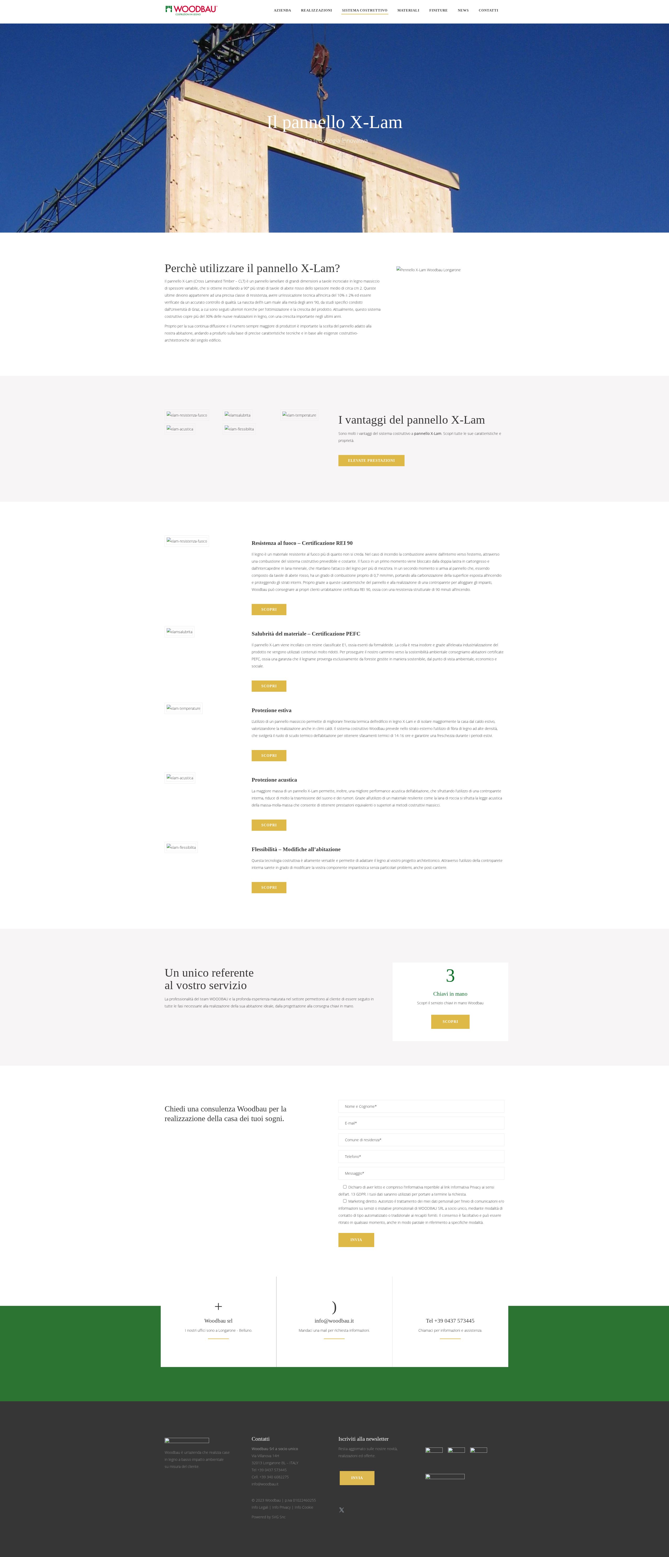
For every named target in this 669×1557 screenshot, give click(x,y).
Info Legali (260, 1507)
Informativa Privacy (466, 1187)
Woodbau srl (218, 1321)
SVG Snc (279, 1516)
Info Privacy (281, 1507)
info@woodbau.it (334, 1321)
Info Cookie (304, 1507)
